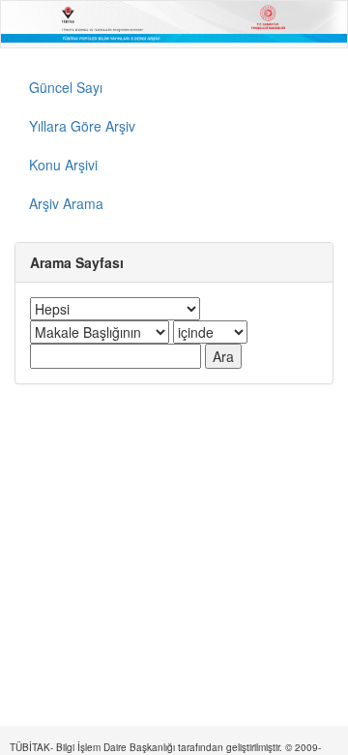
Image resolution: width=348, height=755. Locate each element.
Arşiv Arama (66, 203)
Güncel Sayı (65, 87)
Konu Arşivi (63, 164)
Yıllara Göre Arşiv (82, 126)
